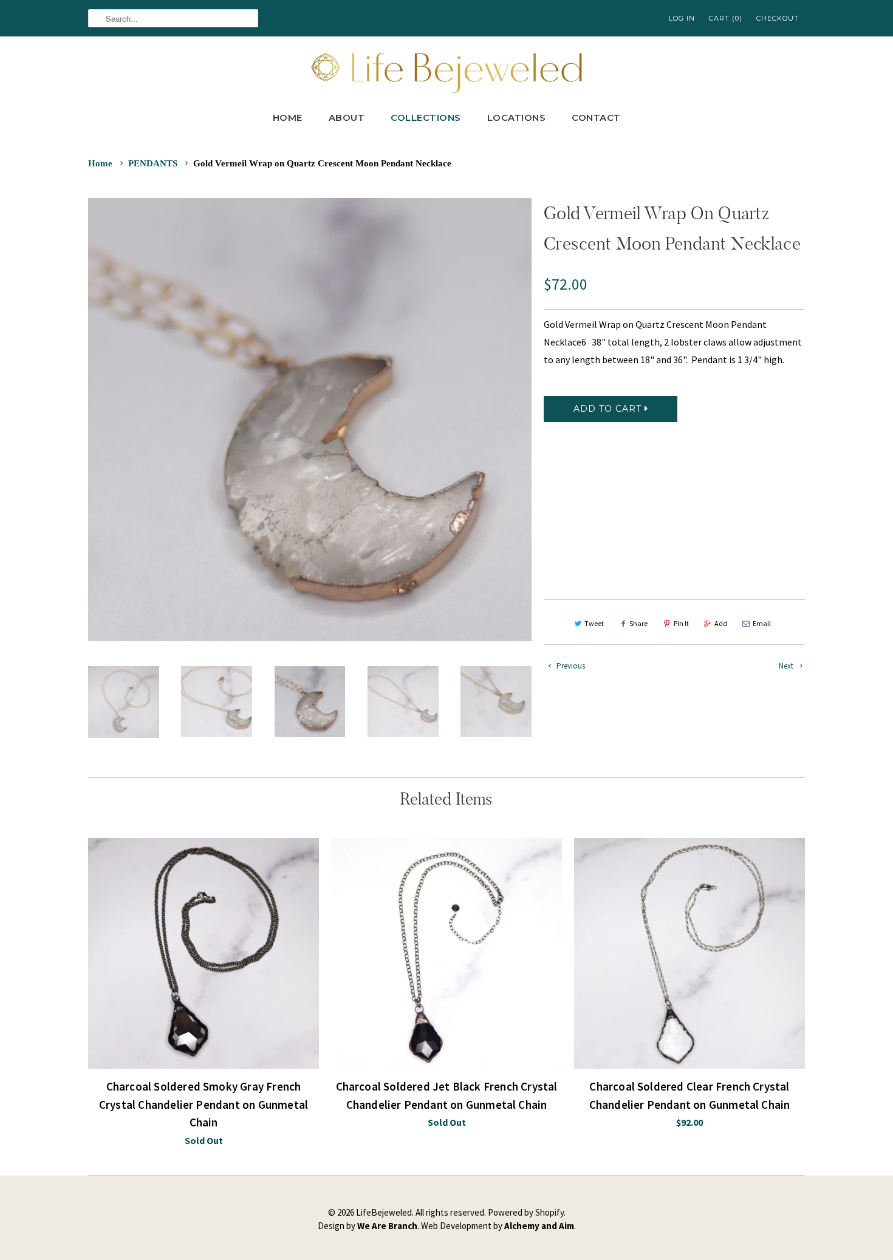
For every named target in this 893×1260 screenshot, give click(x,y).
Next (787, 666)
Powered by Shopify (526, 1212)
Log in (682, 18)
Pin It (681, 623)
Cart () (725, 18)
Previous (570, 666)
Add (720, 623)
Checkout (777, 18)
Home (288, 117)
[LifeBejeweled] (446, 71)
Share (638, 623)
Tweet (594, 623)
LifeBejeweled (384, 1212)
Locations (516, 117)
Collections (426, 117)
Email (762, 623)
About (347, 117)
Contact (596, 117)
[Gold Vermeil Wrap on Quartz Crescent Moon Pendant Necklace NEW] (310, 419)
